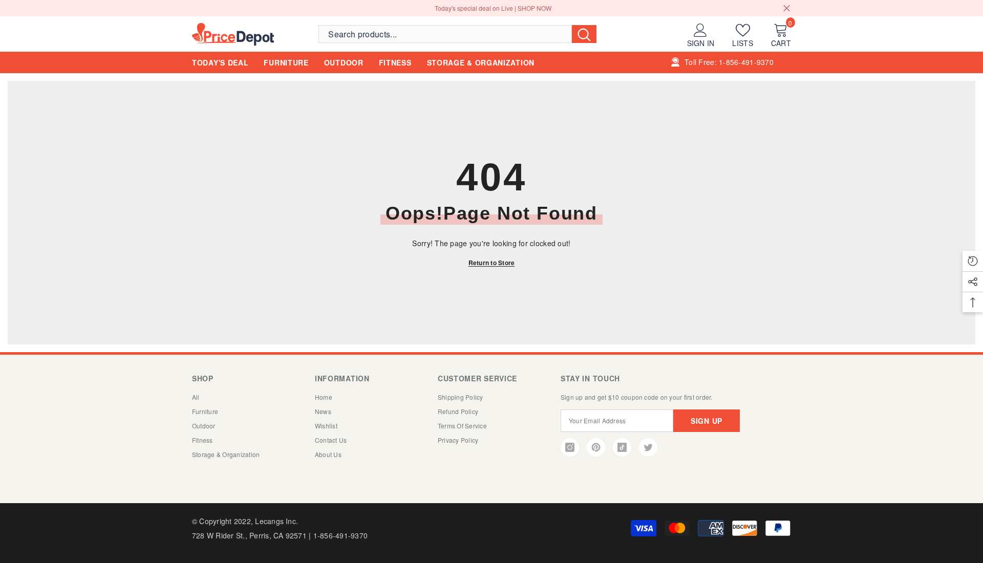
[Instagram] (570, 447)
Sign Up (706, 421)
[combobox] (445, 33)
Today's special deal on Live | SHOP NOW (493, 8)
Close (786, 8)
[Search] (457, 33)
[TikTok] (622, 447)
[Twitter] (648, 447)
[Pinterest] (596, 447)
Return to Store (491, 262)
